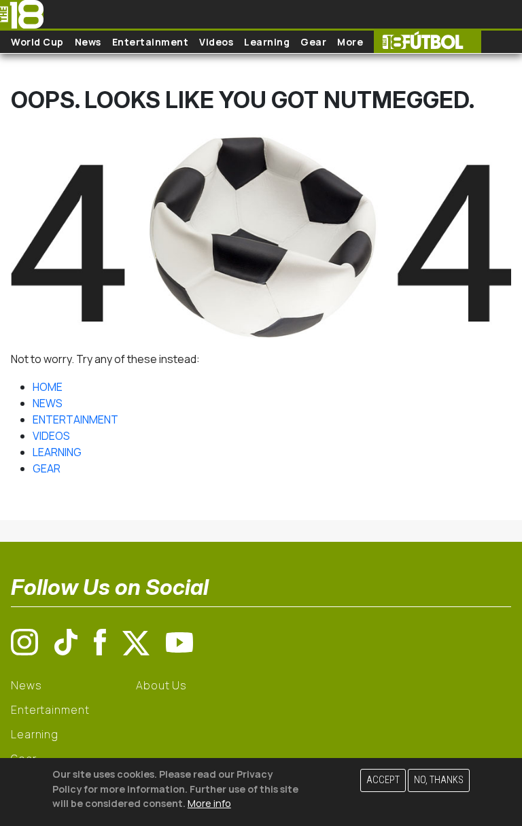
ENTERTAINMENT (75, 419)
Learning (267, 41)
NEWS (48, 403)
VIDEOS (51, 435)
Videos (216, 41)
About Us (161, 685)
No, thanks (439, 780)
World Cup (37, 41)
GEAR (46, 468)
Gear (313, 41)
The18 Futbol (427, 42)
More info (209, 803)
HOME (48, 386)
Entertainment (150, 41)
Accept (383, 780)
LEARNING (57, 452)
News (88, 41)
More (350, 41)
